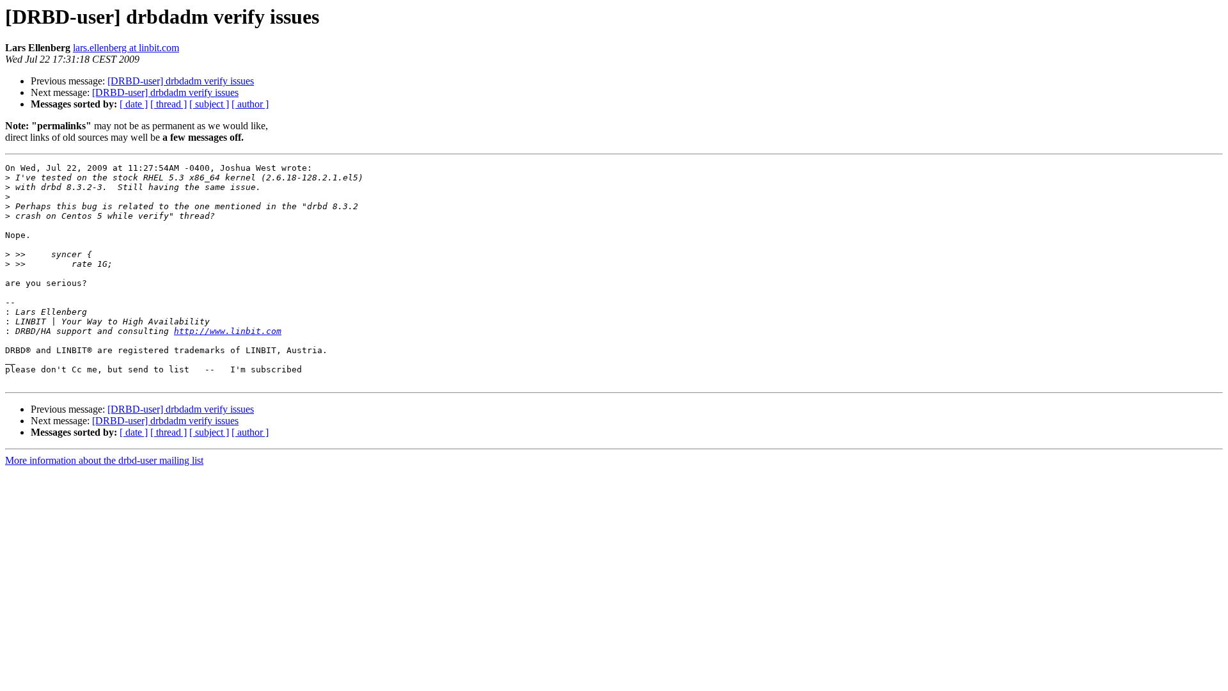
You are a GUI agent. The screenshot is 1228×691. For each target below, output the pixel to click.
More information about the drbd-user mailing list (104, 460)
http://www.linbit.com (227, 331)
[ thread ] (168, 104)
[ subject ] (209, 104)
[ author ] (250, 104)
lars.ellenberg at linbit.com (126, 47)
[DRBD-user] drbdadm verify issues (180, 80)
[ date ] (134, 104)
